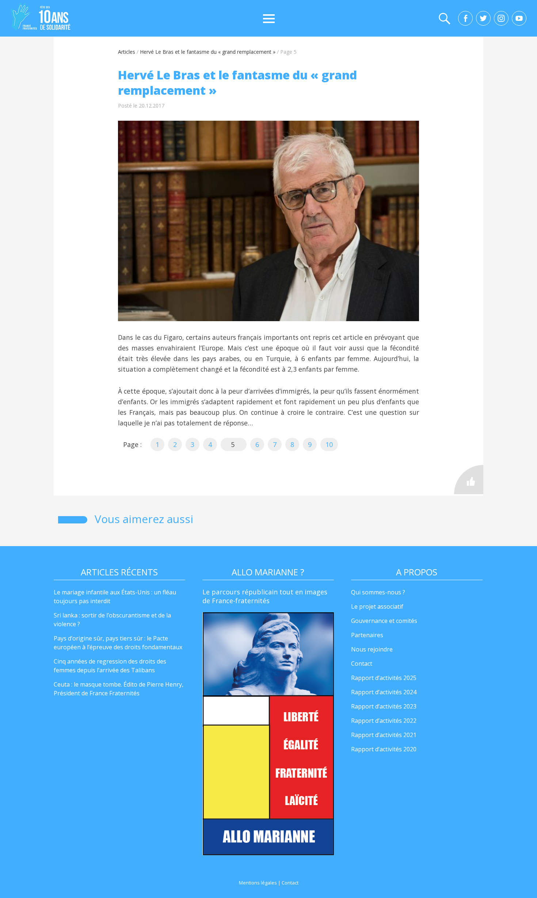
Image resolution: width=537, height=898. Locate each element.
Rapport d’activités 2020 (383, 749)
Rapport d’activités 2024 (383, 692)
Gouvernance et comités (384, 621)
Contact (361, 664)
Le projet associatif (377, 606)
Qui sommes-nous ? (378, 592)
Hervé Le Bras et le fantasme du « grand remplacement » (207, 51)
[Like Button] (468, 479)
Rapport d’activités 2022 (383, 721)
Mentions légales (258, 882)
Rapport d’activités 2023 (383, 706)
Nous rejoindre (372, 649)
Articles (126, 51)
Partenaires (367, 635)
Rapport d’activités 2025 (383, 678)
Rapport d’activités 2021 (383, 735)
